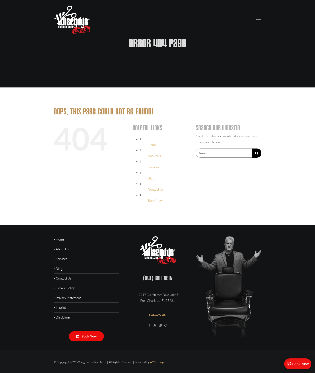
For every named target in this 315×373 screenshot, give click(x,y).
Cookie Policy (65, 288)
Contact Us (156, 189)
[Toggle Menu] (259, 19)
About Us (154, 156)
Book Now (155, 200)
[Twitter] (154, 325)
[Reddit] (165, 325)
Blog (151, 178)
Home (152, 145)
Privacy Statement (68, 298)
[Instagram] (160, 325)
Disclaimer (63, 317)
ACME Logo (157, 362)
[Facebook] (149, 325)
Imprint (61, 307)
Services (153, 167)
